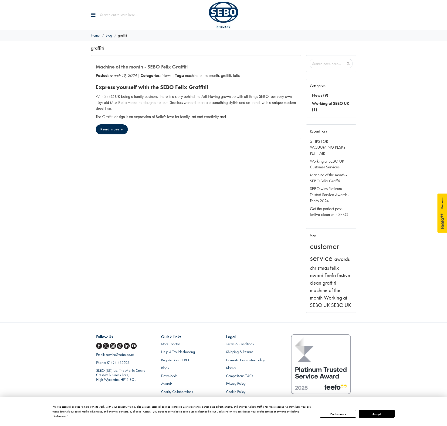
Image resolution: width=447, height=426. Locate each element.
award (317, 275)
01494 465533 (118, 362)
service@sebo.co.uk (120, 354)
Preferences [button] (60, 416)
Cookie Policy (235, 391)
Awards (166, 383)
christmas (320, 268)
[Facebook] (99, 346)
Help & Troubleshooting (178, 351)
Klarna (231, 367)
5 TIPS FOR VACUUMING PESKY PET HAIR (328, 147)
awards (342, 259)
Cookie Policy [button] (224, 411)
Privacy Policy (235, 383)
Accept (376, 414)
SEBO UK (341, 305)
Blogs (165, 367)
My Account (343, 15)
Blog (109, 35)
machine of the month (202, 75)
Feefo (331, 275)
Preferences (338, 414)
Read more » (111, 129)
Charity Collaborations (177, 391)
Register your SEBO (175, 360)
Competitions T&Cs (239, 375)
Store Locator (170, 343)
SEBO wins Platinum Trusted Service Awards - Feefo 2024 (329, 194)
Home (96, 35)
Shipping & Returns (239, 351)
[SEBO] (223, 15)
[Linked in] (127, 346)
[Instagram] (113, 346)
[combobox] (129, 15)
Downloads (169, 375)
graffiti (226, 75)
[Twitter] (106, 346)
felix (236, 75)
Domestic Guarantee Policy (245, 360)
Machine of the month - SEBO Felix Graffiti (142, 66)
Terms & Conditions (240, 343)
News (166, 75)
